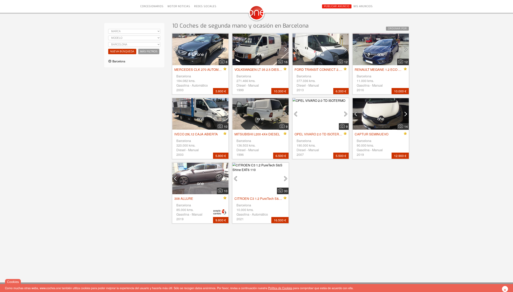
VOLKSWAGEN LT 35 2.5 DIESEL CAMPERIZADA (270, 69)
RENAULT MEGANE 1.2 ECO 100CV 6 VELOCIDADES (394, 69)
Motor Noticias (179, 6)
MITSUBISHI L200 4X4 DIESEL (257, 134)
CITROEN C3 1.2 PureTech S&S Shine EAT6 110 (269, 198)
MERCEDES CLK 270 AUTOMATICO (201, 69)
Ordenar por (397, 28)
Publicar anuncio (336, 6)
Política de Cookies (280, 288)
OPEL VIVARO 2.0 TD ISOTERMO (319, 134)
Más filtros (149, 51)
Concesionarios (152, 6)
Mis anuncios (363, 6)
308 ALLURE (183, 198)
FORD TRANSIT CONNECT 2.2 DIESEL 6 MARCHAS (334, 69)
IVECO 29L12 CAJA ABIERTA (196, 134)
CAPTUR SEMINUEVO (371, 134)
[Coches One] (256, 14)
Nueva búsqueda (122, 51)
